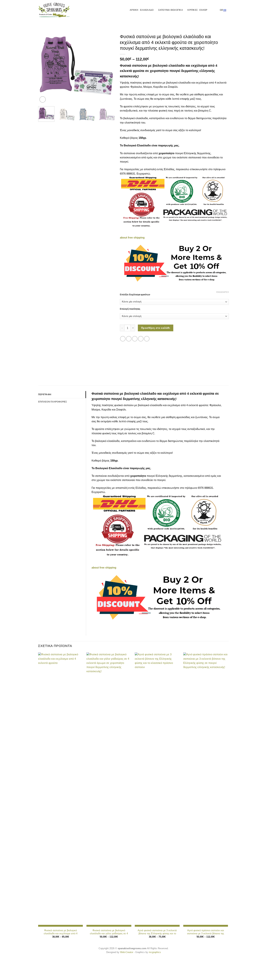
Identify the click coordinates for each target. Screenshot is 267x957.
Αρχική (134, 10)
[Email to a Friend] (134, 338)
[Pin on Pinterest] (140, 338)
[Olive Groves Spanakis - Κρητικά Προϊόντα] (54, 10)
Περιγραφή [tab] (44, 394)
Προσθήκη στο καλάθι (155, 327)
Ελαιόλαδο (146, 10)
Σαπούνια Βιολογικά (170, 10)
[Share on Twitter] (129, 338)
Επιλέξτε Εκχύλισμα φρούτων (135, 295)
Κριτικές (192, 10)
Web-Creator (126, 952)
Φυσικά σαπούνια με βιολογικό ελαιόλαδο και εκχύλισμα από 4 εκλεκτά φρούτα (60, 933)
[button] (211, 10)
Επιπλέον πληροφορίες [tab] (52, 401)
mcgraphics (155, 952)
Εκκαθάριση (222, 292)
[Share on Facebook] (123, 338)
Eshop (203, 10)
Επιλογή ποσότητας (130, 309)
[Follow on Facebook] (216, 9)
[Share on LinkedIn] (146, 338)
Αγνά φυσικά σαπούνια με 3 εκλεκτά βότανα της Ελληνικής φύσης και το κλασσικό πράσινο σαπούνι (157, 933)
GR (221, 10)
